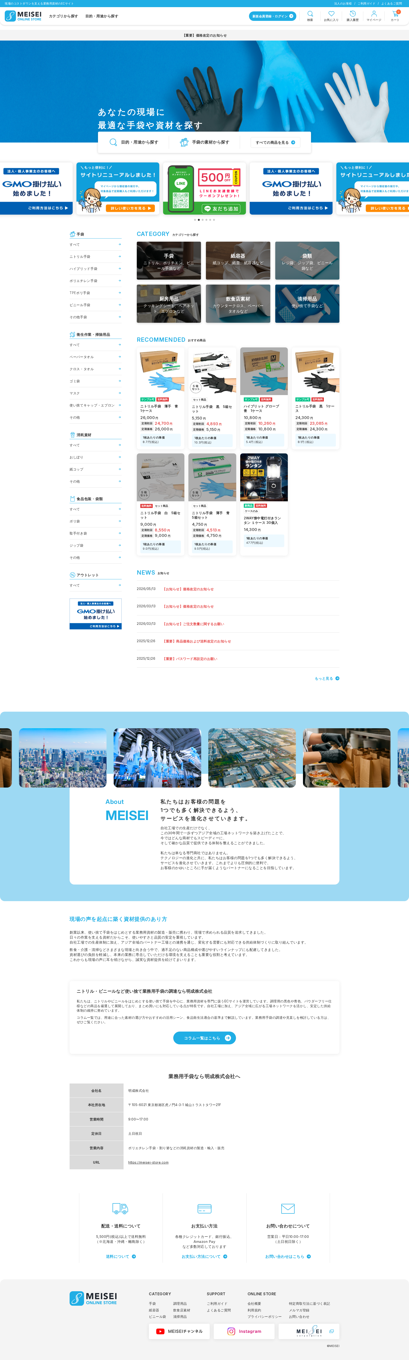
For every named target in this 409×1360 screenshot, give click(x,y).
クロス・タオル (82, 369)
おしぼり (77, 457)
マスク (75, 393)
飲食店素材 (182, 1310)
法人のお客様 (343, 3)
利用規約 (254, 1310)
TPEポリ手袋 (80, 293)
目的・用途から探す (102, 16)
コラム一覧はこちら (202, 1038)
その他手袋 (78, 317)
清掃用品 (180, 1316)
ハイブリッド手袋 (84, 269)
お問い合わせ (299, 1316)
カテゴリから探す (63, 16)
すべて (75, 244)
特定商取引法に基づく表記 (309, 1303)
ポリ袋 (75, 521)
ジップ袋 (77, 545)
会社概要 (254, 1303)
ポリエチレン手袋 (84, 281)
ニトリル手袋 (80, 256)
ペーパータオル (82, 357)
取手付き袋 (78, 533)
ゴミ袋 (75, 381)
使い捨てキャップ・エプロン (92, 405)
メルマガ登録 (299, 1310)
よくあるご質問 (391, 3)
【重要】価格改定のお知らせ (204, 35)
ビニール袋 (157, 1316)
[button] (195, 220)
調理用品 (180, 1303)
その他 (75, 417)
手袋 (152, 1303)
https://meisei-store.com (148, 1162)
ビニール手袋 (80, 305)
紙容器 (154, 1310)
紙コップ (77, 469)
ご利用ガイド (366, 3)
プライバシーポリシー (265, 1316)
